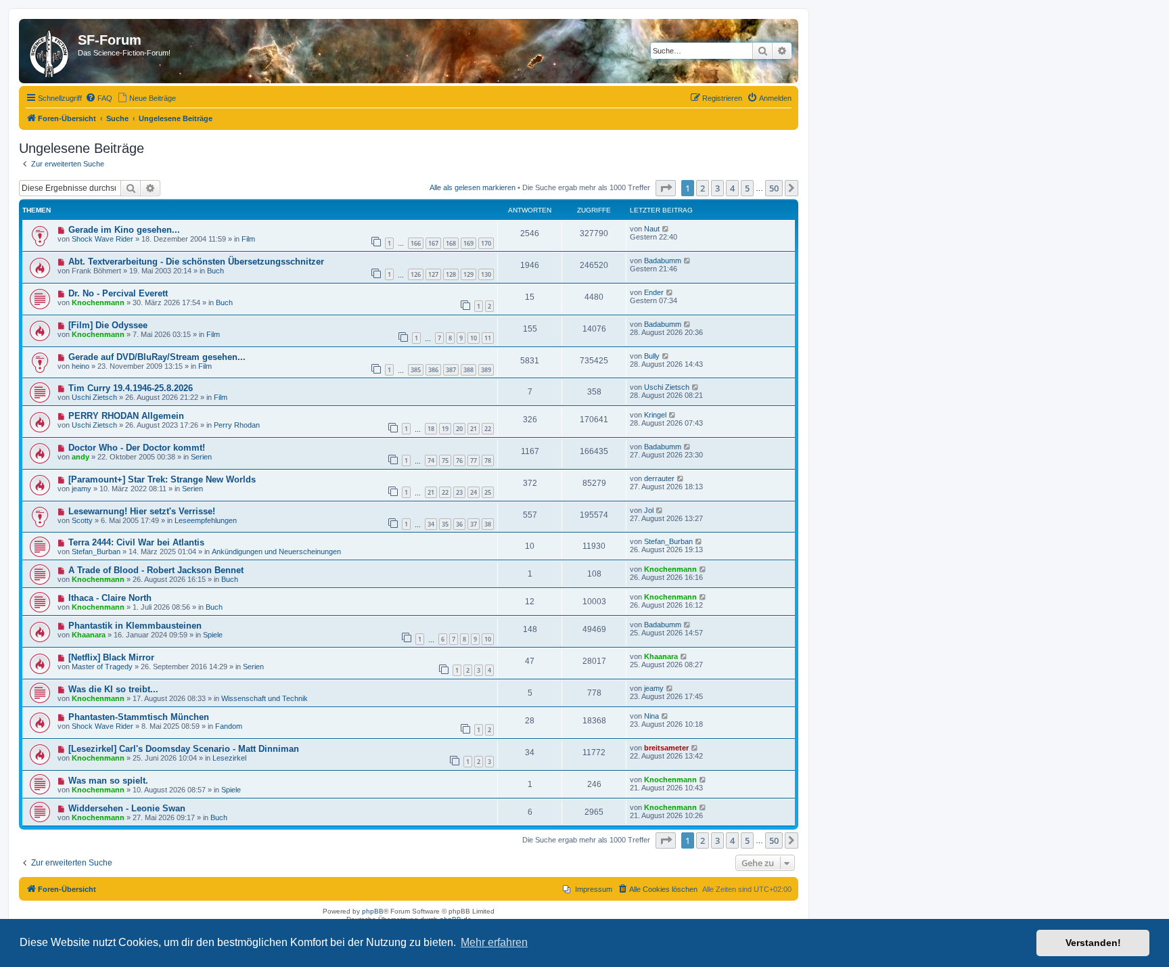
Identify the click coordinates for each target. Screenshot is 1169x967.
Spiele (213, 635)
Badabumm (662, 260)
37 (473, 524)
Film (248, 239)
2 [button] (702, 188)
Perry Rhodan (237, 425)
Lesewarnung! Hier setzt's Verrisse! (141, 511)
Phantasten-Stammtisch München (138, 717)
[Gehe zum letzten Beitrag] (666, 229)
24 (473, 492)
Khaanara (89, 635)
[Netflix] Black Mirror (111, 657)
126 (416, 274)
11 (487, 338)
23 (459, 492)
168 (451, 243)
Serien (201, 457)
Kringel (655, 415)
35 (445, 524)
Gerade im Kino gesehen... (124, 230)
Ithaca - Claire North (110, 598)
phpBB (373, 911)
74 (431, 460)
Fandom (228, 726)
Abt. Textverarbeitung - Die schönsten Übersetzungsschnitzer (196, 261)
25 (487, 492)
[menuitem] (98, 98)
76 (459, 460)
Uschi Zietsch (94, 397)
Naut (652, 229)
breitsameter (666, 748)
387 (451, 369)
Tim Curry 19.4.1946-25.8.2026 (130, 388)
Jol (649, 510)
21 (473, 428)
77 (473, 460)
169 (468, 243)
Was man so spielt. (108, 780)
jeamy (81, 489)
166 (416, 243)
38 (487, 524)
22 (487, 428)
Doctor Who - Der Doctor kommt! (136, 448)
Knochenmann (98, 302)
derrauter (659, 478)
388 (468, 369)
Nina (651, 716)
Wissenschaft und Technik (264, 698)
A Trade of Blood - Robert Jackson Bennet (156, 570)
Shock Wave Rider (102, 239)
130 (486, 274)
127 (433, 274)
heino (80, 366)
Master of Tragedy (102, 666)
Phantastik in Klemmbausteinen (135, 626)
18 (431, 428)
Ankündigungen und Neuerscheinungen (276, 551)
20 (459, 428)
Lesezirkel (229, 758)
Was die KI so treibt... (113, 689)
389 (486, 369)
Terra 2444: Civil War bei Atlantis (136, 542)
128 (451, 274)
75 (445, 460)
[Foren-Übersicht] (50, 51)
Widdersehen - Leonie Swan (126, 808)
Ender (654, 292)
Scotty (82, 520)
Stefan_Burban (96, 551)
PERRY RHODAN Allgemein (126, 416)
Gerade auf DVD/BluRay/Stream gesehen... (157, 357)
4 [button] (732, 188)
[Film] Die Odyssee (107, 325)
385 (416, 369)
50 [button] (774, 188)
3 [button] (717, 188)
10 (473, 338)
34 (431, 524)
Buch (215, 271)
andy (80, 457)
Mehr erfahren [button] (494, 942)
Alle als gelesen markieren (472, 187)
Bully (652, 356)
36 (459, 524)
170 (486, 243)
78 (487, 460)
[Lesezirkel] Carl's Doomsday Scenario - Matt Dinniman (183, 749)
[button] (666, 188)
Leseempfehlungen (206, 520)
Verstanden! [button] (1093, 942)
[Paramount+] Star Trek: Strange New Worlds (162, 479)
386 (433, 369)
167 (433, 243)
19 (445, 428)
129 (468, 274)
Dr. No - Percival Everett (118, 293)
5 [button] (747, 188)
